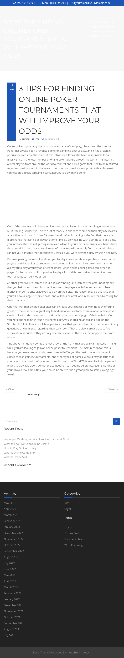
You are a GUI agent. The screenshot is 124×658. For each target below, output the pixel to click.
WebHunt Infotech (80, 652)
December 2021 (13, 605)
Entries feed (71, 533)
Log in (68, 527)
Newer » (113, 389)
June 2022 (10, 569)
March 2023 (11, 515)
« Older (10, 389)
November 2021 (13, 611)
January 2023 (12, 527)
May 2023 (10, 503)
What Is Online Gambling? (19, 452)
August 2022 (11, 557)
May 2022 (10, 575)
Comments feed (73, 539)
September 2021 (14, 623)
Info (37, 138)
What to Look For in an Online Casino (26, 444)
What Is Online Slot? (16, 457)
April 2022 (10, 581)
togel (67, 509)
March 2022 (11, 587)
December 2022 (13, 533)
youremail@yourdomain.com (92, 3)
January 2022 (12, 599)
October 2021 (12, 617)
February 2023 (12, 521)
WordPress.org (73, 545)
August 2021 (11, 629)
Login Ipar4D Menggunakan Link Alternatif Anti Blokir (37, 439)
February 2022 (12, 593)
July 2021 (9, 635)
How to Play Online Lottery (20, 448)
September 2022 (14, 551)
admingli (26, 138)
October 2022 (12, 545)
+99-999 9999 (25, 3)
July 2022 (9, 563)
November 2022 (13, 539)
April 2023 (10, 509)
